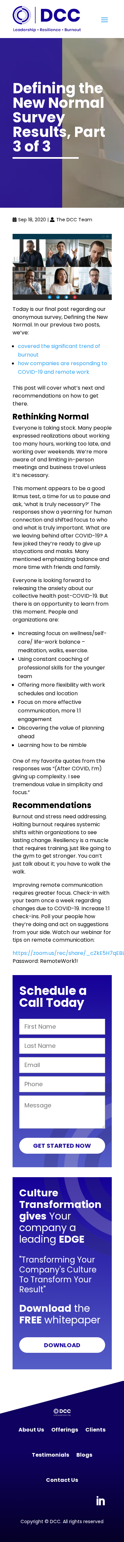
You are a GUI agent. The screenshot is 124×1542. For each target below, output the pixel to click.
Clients (95, 1430)
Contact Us (62, 1480)
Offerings (64, 1430)
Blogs (84, 1455)
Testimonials (50, 1455)
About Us (31, 1430)
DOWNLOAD (62, 1345)
